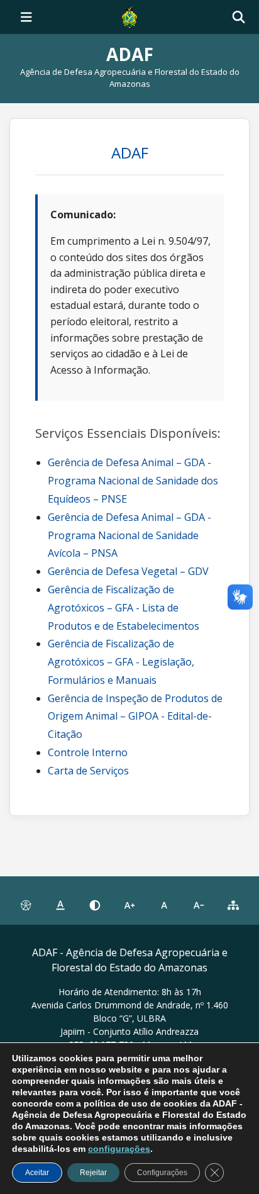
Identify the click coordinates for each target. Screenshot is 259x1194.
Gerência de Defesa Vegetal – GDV (128, 571)
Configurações (162, 1172)
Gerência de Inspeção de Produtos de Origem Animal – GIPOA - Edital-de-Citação (135, 716)
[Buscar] (238, 17)
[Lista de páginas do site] (234, 905)
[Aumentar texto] (129, 905)
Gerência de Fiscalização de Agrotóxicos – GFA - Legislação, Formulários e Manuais (121, 662)
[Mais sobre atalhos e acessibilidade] (25, 905)
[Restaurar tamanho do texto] (164, 905)
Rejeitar (93, 1172)
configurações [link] (119, 1149)
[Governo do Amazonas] (129, 16)
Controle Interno (88, 752)
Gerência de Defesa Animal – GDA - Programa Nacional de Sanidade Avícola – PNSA (129, 535)
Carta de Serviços (88, 771)
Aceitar (37, 1172)
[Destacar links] (60, 905)
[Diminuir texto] (199, 905)
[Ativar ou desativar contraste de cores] (95, 905)
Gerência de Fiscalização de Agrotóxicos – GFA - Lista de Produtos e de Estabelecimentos (123, 608)
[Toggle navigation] (26, 17)
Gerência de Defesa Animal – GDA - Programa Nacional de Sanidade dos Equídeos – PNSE (133, 480)
